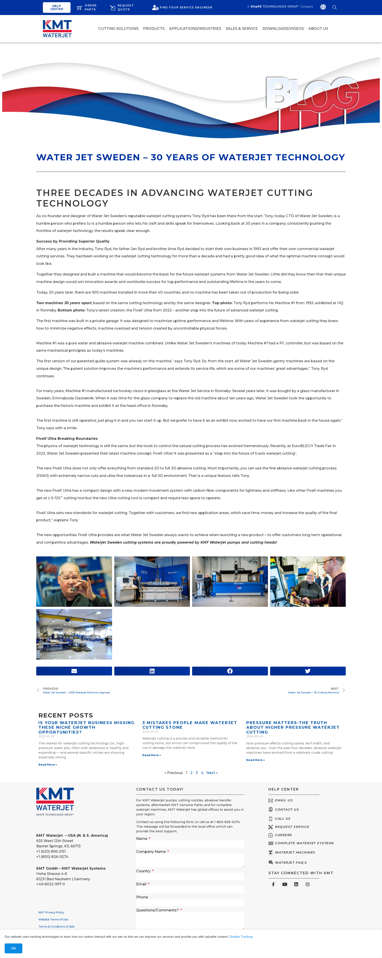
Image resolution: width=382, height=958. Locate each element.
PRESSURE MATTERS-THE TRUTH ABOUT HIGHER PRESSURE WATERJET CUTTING (293, 727)
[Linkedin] (296, 884)
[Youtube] (285, 884)
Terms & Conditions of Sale (56, 926)
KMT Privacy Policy (51, 912)
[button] (74, 671)
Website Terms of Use (53, 919)
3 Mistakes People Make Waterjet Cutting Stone (189, 725)
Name (142, 838)
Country (143, 871)
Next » (212, 773)
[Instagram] (308, 884)
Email (141, 884)
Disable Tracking (241, 936)
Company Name (151, 852)
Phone (142, 897)
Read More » (47, 764)
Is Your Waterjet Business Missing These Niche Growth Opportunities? (86, 727)
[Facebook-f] (273, 884)
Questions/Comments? (158, 910)
